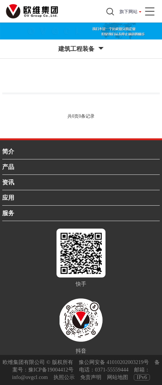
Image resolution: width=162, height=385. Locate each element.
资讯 (8, 182)
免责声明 (90, 377)
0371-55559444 (111, 370)
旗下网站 (128, 11)
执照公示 (64, 377)
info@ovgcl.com (30, 377)
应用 (8, 197)
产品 (8, 166)
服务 (8, 213)
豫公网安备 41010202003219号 (114, 362)
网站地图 (117, 377)
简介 (8, 151)
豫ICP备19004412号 (50, 370)
